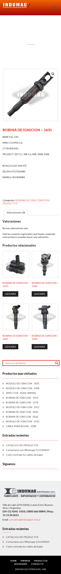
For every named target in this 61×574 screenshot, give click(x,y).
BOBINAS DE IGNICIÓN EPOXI (32, 200)
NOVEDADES (20, 564)
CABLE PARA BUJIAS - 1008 (21, 426)
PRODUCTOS (10, 203)
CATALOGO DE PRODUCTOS (22, 445)
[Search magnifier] (56, 363)
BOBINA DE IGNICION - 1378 (22, 402)
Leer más (10, 293)
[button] (53, 74)
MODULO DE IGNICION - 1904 (22, 388)
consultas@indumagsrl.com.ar (24, 519)
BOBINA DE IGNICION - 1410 (22, 397)
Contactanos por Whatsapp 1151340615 (27, 450)
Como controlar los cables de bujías (24, 454)
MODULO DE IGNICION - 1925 (22, 383)
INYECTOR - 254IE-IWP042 (21, 392)
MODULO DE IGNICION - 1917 (22, 407)
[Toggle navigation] (54, 7)
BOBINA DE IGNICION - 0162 (22, 416)
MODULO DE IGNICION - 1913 (22, 421)
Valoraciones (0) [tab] (16, 212)
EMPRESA (25, 560)
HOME (13, 560)
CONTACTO (37, 564)
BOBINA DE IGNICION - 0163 (22, 411)
